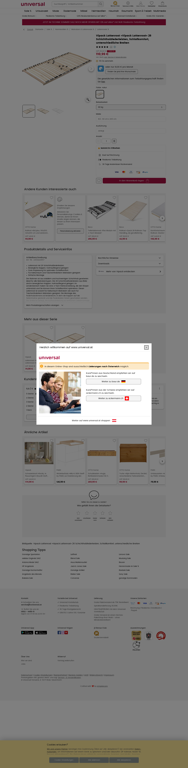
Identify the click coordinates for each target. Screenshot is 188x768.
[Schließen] (146, 347)
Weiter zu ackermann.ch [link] (110, 398)
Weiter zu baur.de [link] (111, 382)
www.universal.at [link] (92, 421)
